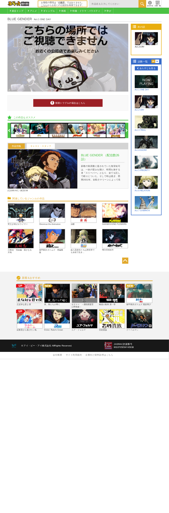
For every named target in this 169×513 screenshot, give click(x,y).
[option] (20, 130)
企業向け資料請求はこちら (99, 355)
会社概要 (57, 355)
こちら (44, 5)
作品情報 (16, 146)
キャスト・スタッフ (40, 146)
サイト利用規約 (74, 355)
